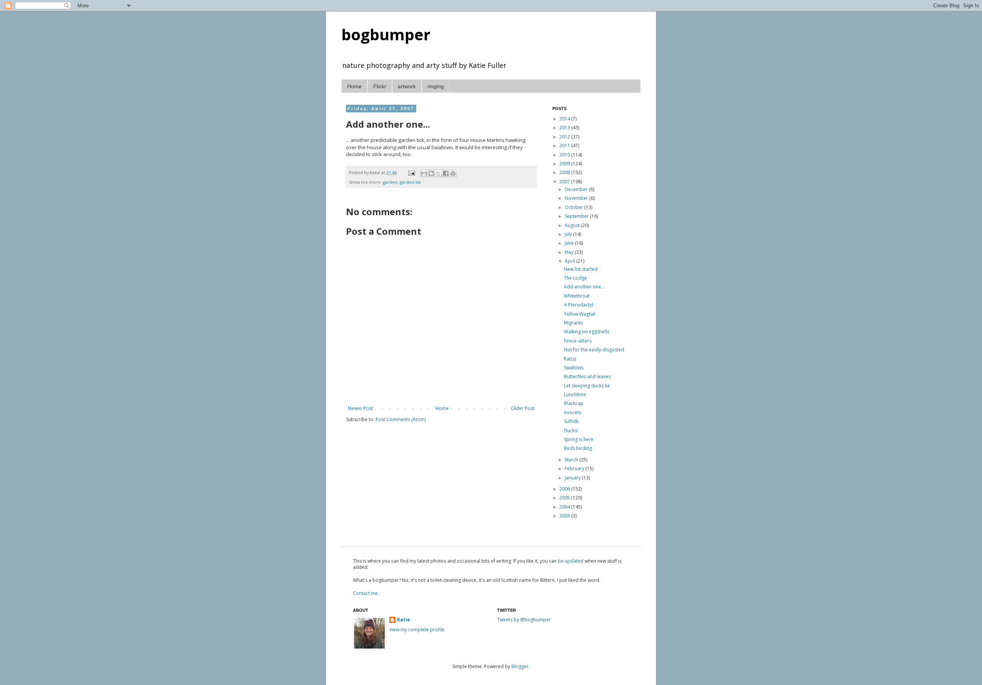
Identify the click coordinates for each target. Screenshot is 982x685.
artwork (407, 86)
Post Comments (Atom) (401, 419)
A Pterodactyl (578, 304)
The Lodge (575, 278)
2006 (565, 489)
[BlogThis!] (431, 173)
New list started (581, 269)
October (574, 207)
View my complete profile (417, 629)
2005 (565, 497)
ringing (435, 86)
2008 (565, 172)
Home (354, 86)
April (570, 261)
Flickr (379, 86)
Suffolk (571, 421)
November (577, 198)
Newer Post (360, 408)
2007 (565, 181)
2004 (565, 507)
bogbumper (385, 34)
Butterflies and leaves (587, 376)
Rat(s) (570, 359)
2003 (565, 515)
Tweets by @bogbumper (524, 619)
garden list (410, 182)
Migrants (573, 322)
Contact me (365, 593)
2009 (565, 163)
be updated (570, 561)
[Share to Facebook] (446, 173)
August (573, 225)
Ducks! (571, 430)
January (573, 477)
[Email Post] (411, 172)
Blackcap (573, 403)
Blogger (520, 666)
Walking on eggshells (586, 331)
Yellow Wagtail (579, 314)
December (577, 189)
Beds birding (578, 448)
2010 (565, 154)
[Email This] (424, 173)
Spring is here (578, 439)
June (570, 243)
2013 (565, 127)
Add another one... (584, 286)
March (572, 459)
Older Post (522, 408)
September (577, 216)
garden (390, 182)
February (575, 468)
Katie (403, 620)
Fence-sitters (578, 341)
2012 (565, 136)
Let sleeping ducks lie (587, 385)
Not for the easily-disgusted (594, 349)
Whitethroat (577, 296)
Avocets (572, 412)
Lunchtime (575, 394)
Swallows (573, 367)
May (570, 252)
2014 (565, 118)
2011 (565, 145)
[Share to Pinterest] (453, 173)
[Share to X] (438, 173)
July (569, 234)
